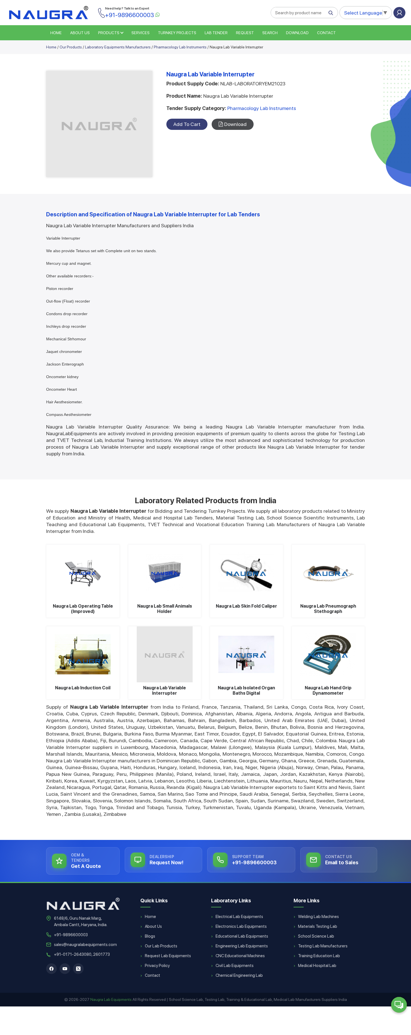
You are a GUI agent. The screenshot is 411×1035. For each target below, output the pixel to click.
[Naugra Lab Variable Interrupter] (164, 654)
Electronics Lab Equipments (241, 926)
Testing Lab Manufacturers (323, 946)
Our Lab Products (161, 946)
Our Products (71, 47)
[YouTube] (65, 968)
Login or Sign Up (399, 12)
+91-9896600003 (71, 934)
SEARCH (270, 33)
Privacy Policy (157, 965)
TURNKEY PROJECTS (177, 33)
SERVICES (140, 33)
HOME (56, 33)
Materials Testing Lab (317, 926)
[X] (78, 968)
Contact (326, 33)
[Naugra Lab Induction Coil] (82, 654)
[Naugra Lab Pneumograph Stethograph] (328, 573)
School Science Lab (316, 936)
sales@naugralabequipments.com (85, 944)
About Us (153, 926)
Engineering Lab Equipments (242, 946)
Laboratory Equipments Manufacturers (118, 47)
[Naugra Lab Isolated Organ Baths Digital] (246, 654)
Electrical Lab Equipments (239, 916)
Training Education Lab (319, 955)
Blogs (150, 936)
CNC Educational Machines (240, 955)
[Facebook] (51, 968)
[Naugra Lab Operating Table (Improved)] (82, 573)
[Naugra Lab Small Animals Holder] (164, 573)
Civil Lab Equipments (235, 965)
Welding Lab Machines (318, 916)
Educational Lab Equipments (242, 936)
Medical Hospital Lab (317, 965)
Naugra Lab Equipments (111, 999)
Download (297, 33)
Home (51, 47)
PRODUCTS (108, 33)
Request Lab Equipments (168, 955)
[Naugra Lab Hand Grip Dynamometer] (328, 654)
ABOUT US (80, 33)
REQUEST (245, 33)
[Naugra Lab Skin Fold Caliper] (246, 573)
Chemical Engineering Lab (239, 975)
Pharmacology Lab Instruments (180, 47)
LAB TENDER (216, 33)
